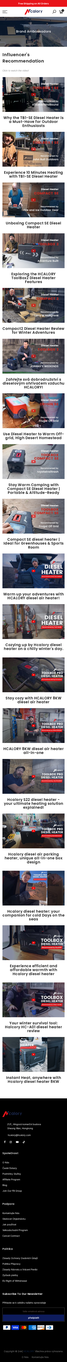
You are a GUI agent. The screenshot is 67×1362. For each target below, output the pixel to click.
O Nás (5, 1162)
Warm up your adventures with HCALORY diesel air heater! (33, 596)
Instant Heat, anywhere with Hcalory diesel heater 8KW (33, 1079)
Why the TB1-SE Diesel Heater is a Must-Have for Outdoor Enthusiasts (33, 121)
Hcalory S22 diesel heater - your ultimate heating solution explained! (33, 803)
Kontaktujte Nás (10, 1213)
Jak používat (9, 1224)
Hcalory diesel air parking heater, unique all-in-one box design (34, 858)
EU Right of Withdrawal (14, 1280)
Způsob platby (10, 1275)
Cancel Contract (11, 1235)
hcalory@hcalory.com (19, 1135)
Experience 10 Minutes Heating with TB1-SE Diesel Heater (33, 174)
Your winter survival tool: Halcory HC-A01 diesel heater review (33, 1027)
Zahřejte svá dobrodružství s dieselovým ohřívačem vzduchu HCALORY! (34, 383)
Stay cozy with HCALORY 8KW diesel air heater (33, 700)
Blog (4, 1185)
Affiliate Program (11, 1179)
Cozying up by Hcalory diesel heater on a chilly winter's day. (33, 646)
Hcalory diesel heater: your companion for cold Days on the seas (33, 915)
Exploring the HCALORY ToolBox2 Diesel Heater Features (33, 278)
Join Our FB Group (12, 1190)
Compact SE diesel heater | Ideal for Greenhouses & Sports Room (33, 543)
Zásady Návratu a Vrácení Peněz (20, 1269)
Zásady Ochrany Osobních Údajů (20, 1258)
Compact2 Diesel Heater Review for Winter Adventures (33, 330)
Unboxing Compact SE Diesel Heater (33, 225)
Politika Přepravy (11, 1263)
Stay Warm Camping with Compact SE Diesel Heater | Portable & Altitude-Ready (33, 488)
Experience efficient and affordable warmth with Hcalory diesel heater (33, 969)
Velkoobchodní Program (15, 1230)
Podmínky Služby (11, 1173)
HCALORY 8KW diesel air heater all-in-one (33, 750)
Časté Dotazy (9, 1168)
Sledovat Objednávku (14, 1218)
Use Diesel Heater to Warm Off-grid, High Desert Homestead (33, 436)
